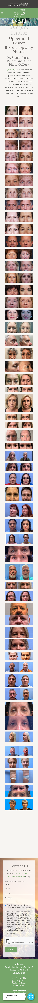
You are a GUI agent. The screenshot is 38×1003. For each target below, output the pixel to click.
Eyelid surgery (12, 70)
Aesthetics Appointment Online (18, 4)
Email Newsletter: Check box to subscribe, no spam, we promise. (19, 906)
